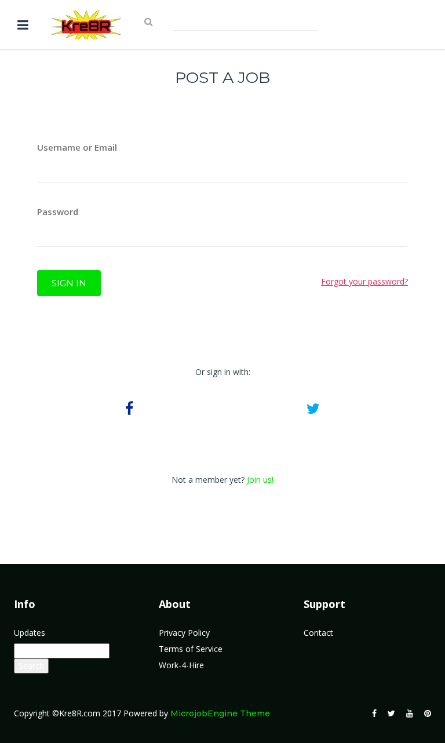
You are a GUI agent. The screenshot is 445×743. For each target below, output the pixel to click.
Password (57, 211)
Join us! (260, 479)
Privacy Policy (184, 632)
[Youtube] (409, 713)
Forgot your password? (364, 281)
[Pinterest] (427, 713)
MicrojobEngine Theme (220, 713)
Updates (29, 632)
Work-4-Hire (181, 665)
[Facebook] (374, 713)
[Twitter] (391, 713)
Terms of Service (190, 648)
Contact (318, 632)
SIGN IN (69, 283)
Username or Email (77, 147)
